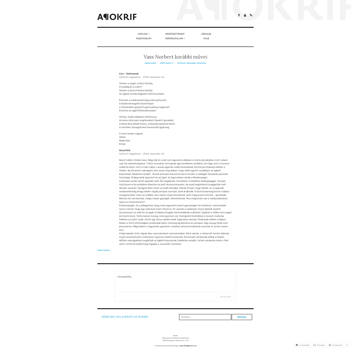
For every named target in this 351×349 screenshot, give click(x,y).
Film (206, 38)
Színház (206, 34)
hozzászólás (225, 296)
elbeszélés (191, 63)
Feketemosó (144, 38)
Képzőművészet (175, 34)
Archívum (181, 63)
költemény (201, 63)
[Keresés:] (205, 317)
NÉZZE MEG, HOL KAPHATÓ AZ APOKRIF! (124, 316)
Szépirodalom (174, 38)
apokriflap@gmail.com (188, 346)
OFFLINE (143, 34)
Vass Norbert (104, 250)
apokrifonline (150, 63)
